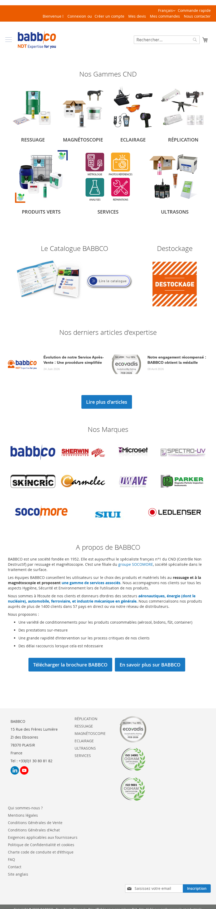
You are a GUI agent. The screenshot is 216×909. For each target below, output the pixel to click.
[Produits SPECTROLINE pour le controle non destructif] (183, 461)
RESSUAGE (84, 726)
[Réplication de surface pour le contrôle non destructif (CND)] (183, 129)
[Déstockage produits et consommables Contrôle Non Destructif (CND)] (174, 308)
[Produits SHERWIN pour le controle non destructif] (83, 461)
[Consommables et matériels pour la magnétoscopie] (83, 129)
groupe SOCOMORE (135, 564)
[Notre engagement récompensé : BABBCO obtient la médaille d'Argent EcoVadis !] (126, 364)
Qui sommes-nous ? (25, 807)
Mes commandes (165, 16)
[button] (166, 11)
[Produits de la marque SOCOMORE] (41, 523)
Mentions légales (23, 815)
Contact (14, 866)
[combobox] (167, 40)
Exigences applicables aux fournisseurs (42, 837)
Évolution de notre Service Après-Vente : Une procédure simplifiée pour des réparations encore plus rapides (73, 360)
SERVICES (83, 755)
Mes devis (137, 16)
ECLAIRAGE (84, 740)
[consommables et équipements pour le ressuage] (33, 129)
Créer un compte (109, 16)
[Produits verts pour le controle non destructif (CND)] (41, 201)
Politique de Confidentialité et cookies (41, 844)
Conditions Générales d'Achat (34, 829)
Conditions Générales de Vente (35, 822)
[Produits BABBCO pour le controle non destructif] (33, 461)
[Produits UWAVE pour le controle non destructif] (133, 490)
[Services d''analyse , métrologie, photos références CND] (108, 201)
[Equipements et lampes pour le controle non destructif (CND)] (133, 129)
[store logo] (37, 39)
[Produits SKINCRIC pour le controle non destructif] (33, 490)
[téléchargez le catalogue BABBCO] (75, 298)
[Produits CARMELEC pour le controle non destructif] (83, 490)
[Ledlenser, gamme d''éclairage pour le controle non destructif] (174, 523)
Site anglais (18, 874)
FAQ (11, 859)
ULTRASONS (85, 748)
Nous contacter (197, 16)
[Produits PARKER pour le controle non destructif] (183, 490)
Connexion (76, 16)
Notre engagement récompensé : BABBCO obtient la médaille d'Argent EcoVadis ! (177, 360)
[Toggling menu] (8, 39)
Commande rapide (194, 10)
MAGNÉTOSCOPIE (90, 733)
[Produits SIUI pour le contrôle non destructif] (108, 523)
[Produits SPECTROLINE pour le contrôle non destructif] (133, 461)
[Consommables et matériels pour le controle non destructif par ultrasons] (174, 201)
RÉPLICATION (86, 718)
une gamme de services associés (91, 582)
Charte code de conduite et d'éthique (40, 852)
